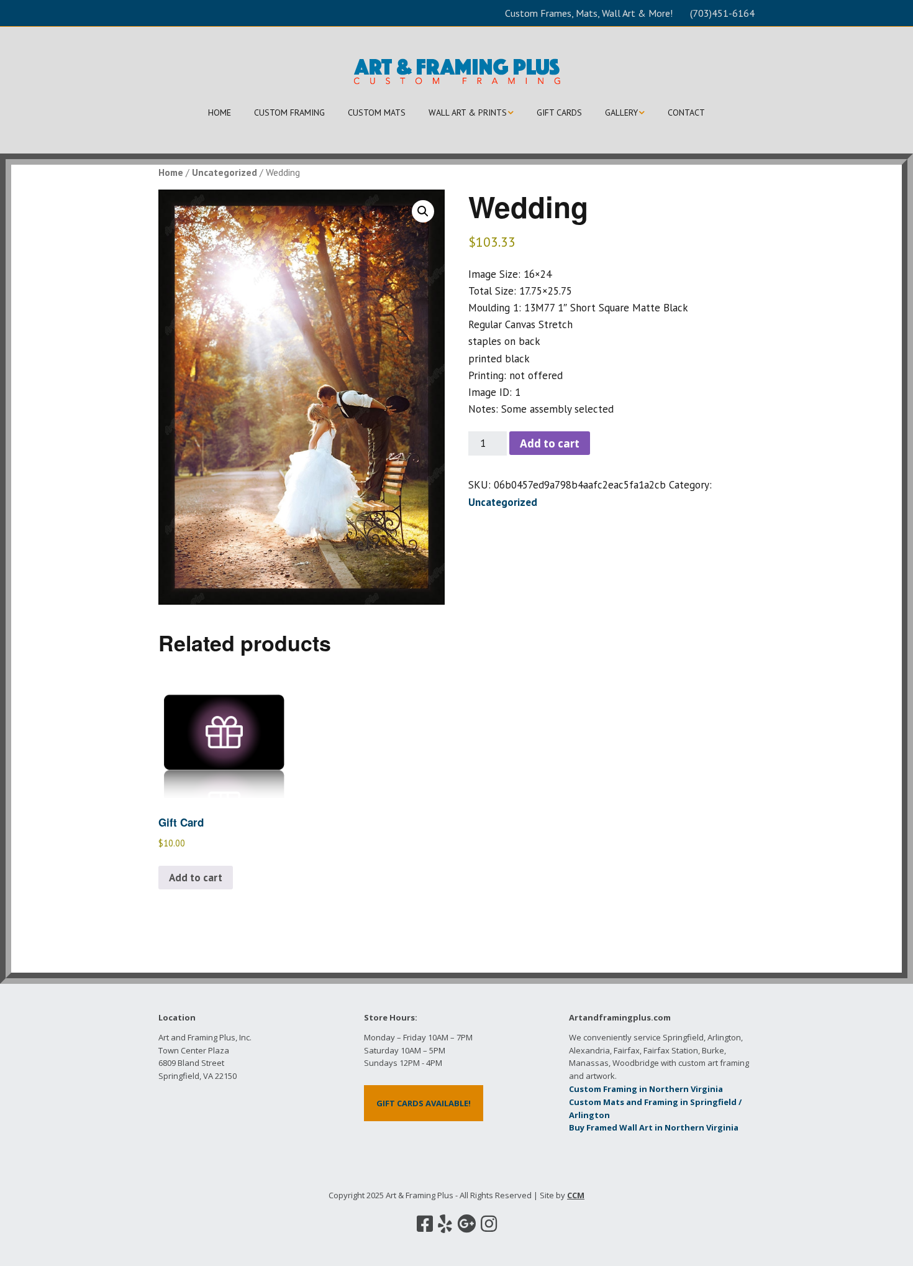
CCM (575, 1195)
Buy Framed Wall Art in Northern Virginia (653, 1127)
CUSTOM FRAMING (289, 112)
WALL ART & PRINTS (468, 112)
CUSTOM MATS (377, 112)
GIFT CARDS (559, 112)
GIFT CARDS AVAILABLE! (423, 1103)
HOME (219, 112)
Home (170, 172)
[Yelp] (445, 1224)
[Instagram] (489, 1224)
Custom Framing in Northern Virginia (646, 1088)
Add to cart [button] (195, 877)
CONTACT (686, 112)
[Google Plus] (466, 1224)
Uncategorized (224, 172)
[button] (423, 211)
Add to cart (549, 443)
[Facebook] (425, 1224)
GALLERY (621, 112)
